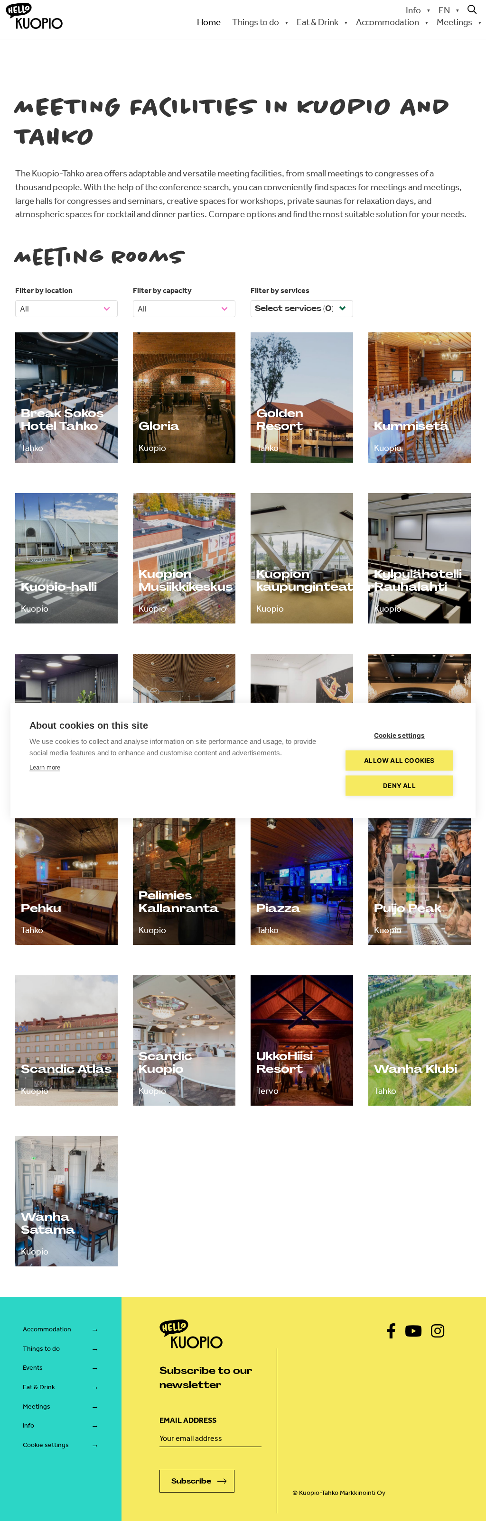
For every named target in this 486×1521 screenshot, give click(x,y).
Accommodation (47, 1329)
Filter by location (44, 290)
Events (33, 1368)
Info (413, 10)
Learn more (44, 767)
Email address (187, 1420)
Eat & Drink (39, 1387)
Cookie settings (46, 1445)
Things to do (41, 1349)
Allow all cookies (399, 760)
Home (209, 22)
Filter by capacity (162, 290)
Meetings (36, 1406)
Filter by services (280, 290)
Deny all (399, 785)
